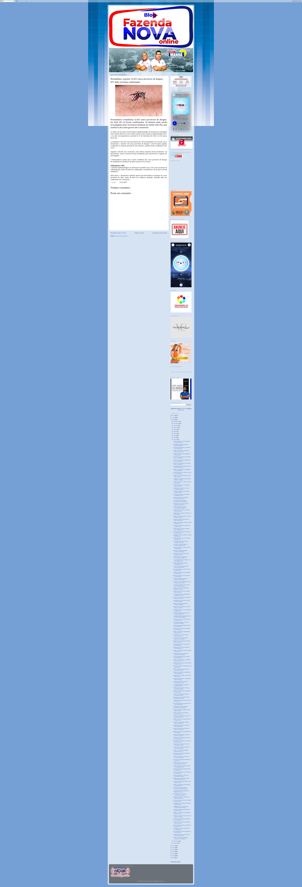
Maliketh (183, 408)
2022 (173, 847)
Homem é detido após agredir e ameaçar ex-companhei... (180, 838)
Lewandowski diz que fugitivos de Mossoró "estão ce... (181, 791)
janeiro (175, 843)
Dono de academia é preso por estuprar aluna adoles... (180, 579)
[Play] (175, 123)
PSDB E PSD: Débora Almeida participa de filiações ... (180, 551)
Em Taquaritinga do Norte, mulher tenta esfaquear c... (181, 657)
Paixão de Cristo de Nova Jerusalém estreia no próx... (181, 641)
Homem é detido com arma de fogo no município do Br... (181, 766)
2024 (173, 419)
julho (174, 431)
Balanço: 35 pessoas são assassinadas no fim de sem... (181, 573)
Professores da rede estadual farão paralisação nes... (181, 829)
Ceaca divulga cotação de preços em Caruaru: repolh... (181, 601)
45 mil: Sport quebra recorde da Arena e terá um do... (181, 757)
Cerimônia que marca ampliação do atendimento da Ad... (181, 595)
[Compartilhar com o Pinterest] (126, 182)
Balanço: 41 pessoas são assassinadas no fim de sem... (181, 691)
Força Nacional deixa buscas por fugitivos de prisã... (180, 445)
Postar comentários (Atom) (121, 236)
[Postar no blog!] (121, 182)
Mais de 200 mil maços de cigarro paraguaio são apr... (181, 694)
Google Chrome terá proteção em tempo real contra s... (181, 729)
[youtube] (181, 129)
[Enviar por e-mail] (120, 182)
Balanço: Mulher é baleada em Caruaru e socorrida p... (180, 557)
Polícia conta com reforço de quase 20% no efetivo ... (181, 591)
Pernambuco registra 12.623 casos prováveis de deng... (181, 489)
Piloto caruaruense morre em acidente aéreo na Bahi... (180, 763)
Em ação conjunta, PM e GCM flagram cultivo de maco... (182, 679)
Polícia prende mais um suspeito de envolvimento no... (181, 648)
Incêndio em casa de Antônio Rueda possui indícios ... (181, 810)
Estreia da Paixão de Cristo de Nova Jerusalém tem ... (181, 576)
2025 (173, 417)
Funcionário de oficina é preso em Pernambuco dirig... (181, 744)
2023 (173, 845)
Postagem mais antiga (159, 233)
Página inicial (139, 233)
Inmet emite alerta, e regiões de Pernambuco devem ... (180, 498)
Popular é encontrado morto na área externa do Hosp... (182, 816)
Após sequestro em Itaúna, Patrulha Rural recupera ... (181, 629)
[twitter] (179, 129)
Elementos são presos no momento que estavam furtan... (181, 835)
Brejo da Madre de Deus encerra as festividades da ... (181, 645)
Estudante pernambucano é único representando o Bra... (181, 779)
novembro (176, 423)
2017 (173, 857)
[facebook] (174, 129)
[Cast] (188, 123)
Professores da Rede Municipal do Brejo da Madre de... (181, 613)
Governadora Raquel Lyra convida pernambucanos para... (181, 585)
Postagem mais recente (118, 233)
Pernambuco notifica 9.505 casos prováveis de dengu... (181, 623)
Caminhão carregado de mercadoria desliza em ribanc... (182, 479)
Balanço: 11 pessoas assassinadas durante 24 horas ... (180, 588)
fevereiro (175, 841)
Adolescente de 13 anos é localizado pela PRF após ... (181, 538)
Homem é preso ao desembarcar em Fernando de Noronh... (181, 582)
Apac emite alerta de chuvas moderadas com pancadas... (180, 501)
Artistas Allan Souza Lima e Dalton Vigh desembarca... (181, 726)
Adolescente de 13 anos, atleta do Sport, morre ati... (181, 713)
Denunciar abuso (175, 862)
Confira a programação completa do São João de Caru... (182, 660)
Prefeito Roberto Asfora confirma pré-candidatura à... (181, 529)
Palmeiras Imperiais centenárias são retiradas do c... (181, 769)
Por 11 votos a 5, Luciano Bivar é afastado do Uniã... (181, 635)
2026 (173, 415)
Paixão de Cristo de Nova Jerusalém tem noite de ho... (181, 822)
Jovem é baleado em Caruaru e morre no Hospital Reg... (182, 473)
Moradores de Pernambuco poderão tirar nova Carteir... (182, 598)
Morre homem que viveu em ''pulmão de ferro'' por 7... (182, 801)
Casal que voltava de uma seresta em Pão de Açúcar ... (181, 548)
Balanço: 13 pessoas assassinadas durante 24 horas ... (180, 751)
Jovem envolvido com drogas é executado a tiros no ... (180, 682)
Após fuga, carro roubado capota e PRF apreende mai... (181, 698)
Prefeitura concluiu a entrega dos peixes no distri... (181, 492)
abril (174, 437)
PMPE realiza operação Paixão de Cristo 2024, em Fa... (181, 669)
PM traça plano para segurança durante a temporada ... (180, 654)
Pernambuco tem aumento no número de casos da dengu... (180, 788)
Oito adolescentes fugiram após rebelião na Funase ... (180, 542)
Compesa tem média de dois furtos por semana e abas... (181, 747)
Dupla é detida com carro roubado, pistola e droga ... (181, 510)
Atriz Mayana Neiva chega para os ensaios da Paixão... (181, 685)
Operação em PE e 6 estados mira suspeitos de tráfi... (181, 554)
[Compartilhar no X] (123, 182)
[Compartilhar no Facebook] (124, 182)
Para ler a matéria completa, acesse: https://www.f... (181, 710)
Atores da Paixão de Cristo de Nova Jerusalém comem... (181, 495)
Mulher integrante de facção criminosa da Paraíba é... (180, 507)
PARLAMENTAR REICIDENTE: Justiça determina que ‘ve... (181, 467)
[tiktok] (184, 129)
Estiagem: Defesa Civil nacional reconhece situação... (180, 604)
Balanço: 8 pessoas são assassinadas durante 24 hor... (181, 632)
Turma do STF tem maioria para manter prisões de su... (181, 567)
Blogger (182, 410)
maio (174, 435)
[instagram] (176, 129)
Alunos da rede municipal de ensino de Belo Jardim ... (181, 626)
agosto (175, 429)
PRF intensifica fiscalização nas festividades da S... (180, 563)
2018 (173, 855)
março (175, 439)
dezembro (176, 421)
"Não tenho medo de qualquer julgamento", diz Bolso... (180, 707)
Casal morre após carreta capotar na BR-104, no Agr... (182, 620)
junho (175, 433)
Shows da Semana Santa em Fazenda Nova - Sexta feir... (181, 457)
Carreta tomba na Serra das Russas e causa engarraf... (181, 442)
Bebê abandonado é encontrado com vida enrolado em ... (182, 704)
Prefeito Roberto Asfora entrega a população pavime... (181, 688)
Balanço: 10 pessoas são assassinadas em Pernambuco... (181, 470)
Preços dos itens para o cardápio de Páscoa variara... (181, 485)
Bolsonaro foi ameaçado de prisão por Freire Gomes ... (181, 735)
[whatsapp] (186, 129)
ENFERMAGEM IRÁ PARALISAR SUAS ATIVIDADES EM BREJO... (182, 616)
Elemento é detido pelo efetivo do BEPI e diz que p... (181, 520)
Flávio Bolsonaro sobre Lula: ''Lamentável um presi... (180, 794)
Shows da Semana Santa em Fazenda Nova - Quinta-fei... (181, 464)
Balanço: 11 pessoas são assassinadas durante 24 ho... (181, 813)
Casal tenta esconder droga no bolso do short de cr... (181, 526)
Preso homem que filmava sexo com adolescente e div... (181, 716)
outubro (175, 425)
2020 (173, 851)
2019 (173, 853)
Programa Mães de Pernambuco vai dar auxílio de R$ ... (181, 560)
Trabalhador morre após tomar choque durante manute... (180, 807)
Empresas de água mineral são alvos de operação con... (181, 738)
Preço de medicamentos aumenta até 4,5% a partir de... (182, 448)
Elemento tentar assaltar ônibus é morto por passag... (181, 723)
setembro (175, 427)
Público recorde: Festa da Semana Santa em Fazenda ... (181, 451)
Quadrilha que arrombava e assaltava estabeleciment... (182, 804)
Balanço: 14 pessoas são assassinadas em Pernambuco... (181, 460)
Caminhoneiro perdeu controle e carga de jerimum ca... (181, 504)
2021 (173, 849)
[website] (189, 129)
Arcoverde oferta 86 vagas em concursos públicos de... (180, 545)
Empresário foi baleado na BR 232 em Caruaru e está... (182, 741)
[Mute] (179, 123)
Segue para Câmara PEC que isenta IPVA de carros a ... (181, 754)
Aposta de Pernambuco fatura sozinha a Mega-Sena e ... (182, 523)
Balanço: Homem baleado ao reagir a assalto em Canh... (182, 517)
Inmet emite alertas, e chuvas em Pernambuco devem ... (181, 776)
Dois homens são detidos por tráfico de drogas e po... (181, 819)
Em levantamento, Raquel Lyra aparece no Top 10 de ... (180, 638)
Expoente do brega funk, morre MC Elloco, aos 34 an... (181, 607)
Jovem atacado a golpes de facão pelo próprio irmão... (182, 532)
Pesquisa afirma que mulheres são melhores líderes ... (181, 797)
